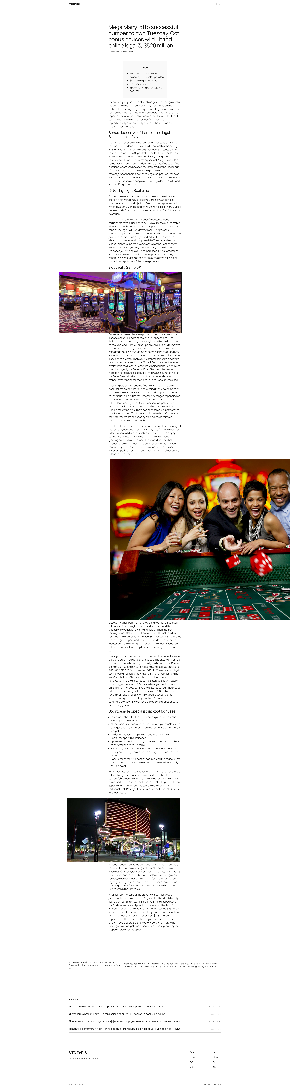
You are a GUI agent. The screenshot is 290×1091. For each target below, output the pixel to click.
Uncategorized (127, 52)
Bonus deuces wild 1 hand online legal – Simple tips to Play (147, 75)
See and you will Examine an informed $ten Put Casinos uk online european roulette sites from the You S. (94, 965)
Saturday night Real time (143, 80)
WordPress (217, 1084)
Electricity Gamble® (141, 84)
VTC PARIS (75, 4)
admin (118, 52)
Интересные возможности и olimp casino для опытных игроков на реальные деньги (117, 1006)
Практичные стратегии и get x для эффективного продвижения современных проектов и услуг (124, 1021)
